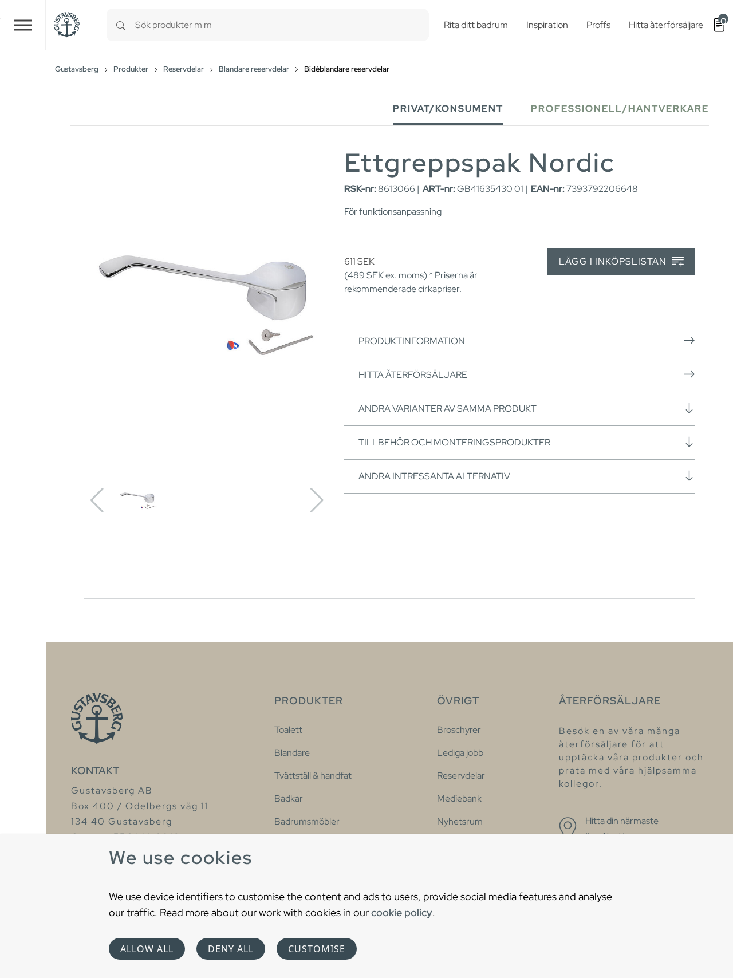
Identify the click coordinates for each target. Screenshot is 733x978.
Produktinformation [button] (411, 341)
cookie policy (401, 912)
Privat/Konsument (448, 108)
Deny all (231, 948)
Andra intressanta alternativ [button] (434, 476)
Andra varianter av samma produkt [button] (447, 409)
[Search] (121, 24)
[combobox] (282, 24)
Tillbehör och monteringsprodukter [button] (454, 442)
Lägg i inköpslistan (614, 261)
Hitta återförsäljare (412, 375)
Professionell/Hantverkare (620, 108)
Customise (316, 948)
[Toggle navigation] (23, 25)
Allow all (147, 948)
